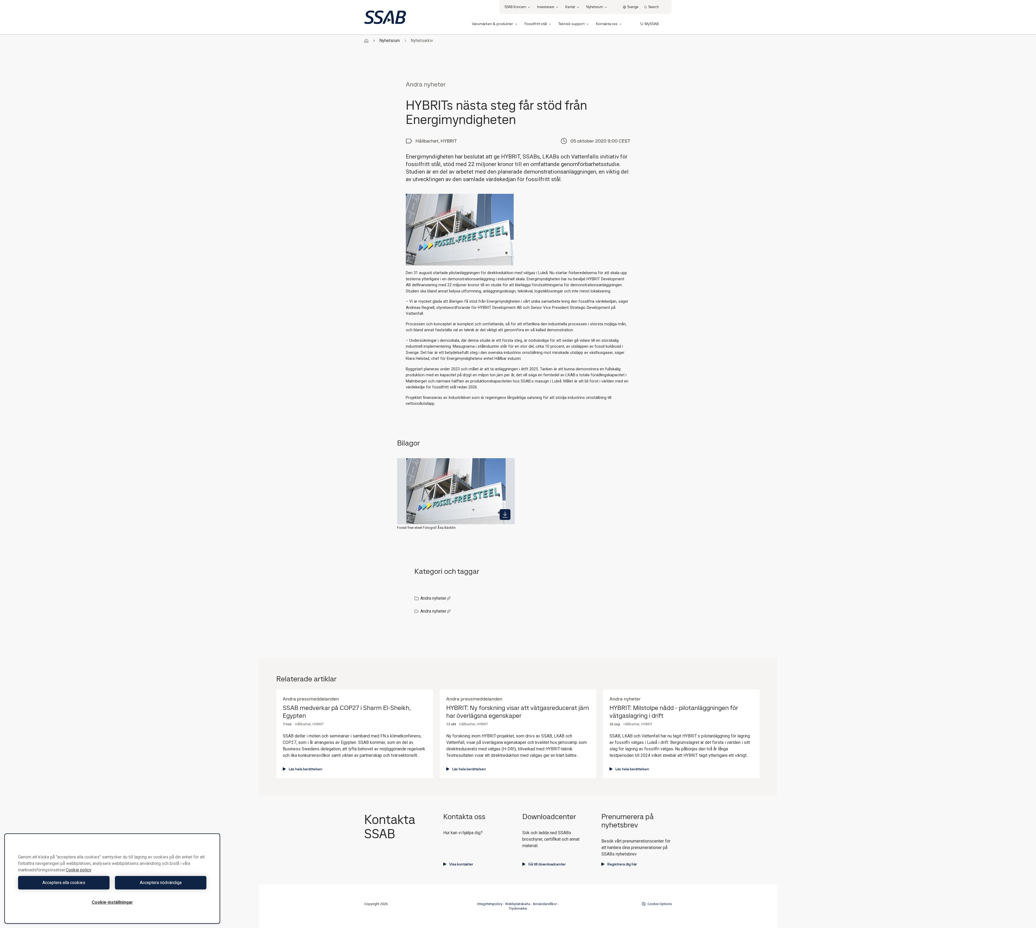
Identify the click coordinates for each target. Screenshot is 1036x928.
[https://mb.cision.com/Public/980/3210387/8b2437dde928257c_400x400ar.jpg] (505, 514)
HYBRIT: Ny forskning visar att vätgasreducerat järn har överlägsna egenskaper (517, 712)
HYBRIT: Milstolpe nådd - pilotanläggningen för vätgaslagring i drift (673, 712)
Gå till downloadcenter (547, 864)
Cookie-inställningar (112, 902)
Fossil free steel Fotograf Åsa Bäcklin (426, 528)
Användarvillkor (545, 904)
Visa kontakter (461, 864)
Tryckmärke (518, 908)
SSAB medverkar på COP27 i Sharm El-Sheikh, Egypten (346, 712)
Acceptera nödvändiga (161, 882)
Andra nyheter (433, 598)
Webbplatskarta (517, 904)
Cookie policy (78, 869)
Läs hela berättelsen (305, 769)
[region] (112, 878)
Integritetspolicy (489, 904)
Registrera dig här (622, 864)
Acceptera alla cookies (63, 882)
